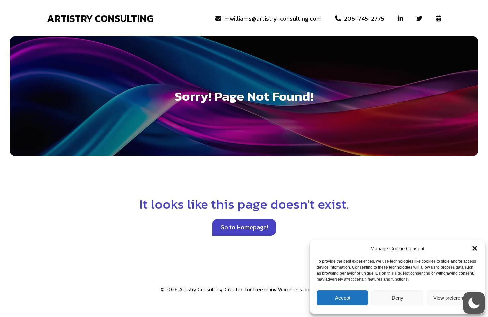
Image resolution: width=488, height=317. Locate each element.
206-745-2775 (362, 18)
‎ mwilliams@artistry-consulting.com (271, 18)
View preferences (452, 298)
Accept (342, 298)
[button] (474, 248)
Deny (397, 298)
